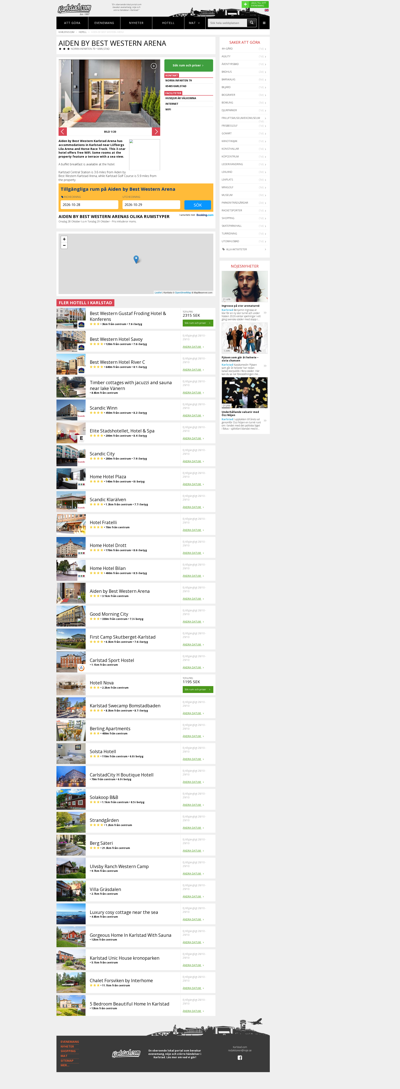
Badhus (227, 72)
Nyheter (136, 23)
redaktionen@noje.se (240, 1050)
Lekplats (227, 179)
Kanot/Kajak (229, 141)
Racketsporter (232, 210)
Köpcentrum (230, 156)
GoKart (227, 133)
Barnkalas (228, 79)
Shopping (228, 218)
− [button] (64, 245)
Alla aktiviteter (236, 249)
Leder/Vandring (232, 164)
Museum (227, 195)
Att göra (72, 23)
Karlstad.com (66, 32)
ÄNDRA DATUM (192, 347)
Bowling (227, 102)
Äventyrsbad (230, 64)
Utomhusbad (230, 241)
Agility (226, 56)
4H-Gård (227, 48)
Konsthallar (230, 149)
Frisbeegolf (230, 125)
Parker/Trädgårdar (235, 202)
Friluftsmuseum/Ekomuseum (241, 118)
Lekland (227, 172)
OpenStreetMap (183, 292)
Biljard (226, 87)
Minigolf (227, 187)
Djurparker (229, 110)
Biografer (228, 95)
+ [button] (64, 239)
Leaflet (158, 292)
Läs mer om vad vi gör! (181, 1057)
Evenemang (104, 23)
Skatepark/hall (232, 226)
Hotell (168, 23)
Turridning (229, 233)
